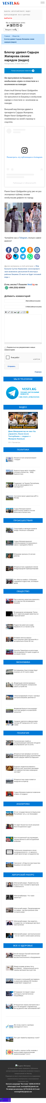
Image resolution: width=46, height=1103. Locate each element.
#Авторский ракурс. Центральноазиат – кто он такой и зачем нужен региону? (27, 935)
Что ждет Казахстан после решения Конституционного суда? (26, 825)
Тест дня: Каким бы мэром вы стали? (26, 1038)
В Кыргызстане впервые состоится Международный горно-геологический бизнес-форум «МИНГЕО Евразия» (27, 755)
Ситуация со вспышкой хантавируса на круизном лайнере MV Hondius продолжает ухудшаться (26, 981)
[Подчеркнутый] (12, 312)
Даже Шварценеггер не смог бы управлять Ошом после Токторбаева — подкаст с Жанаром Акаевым (22, 435)
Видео (28, 11)
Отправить (11, 366)
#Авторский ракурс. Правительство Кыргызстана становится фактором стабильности (26, 884)
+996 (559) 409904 (17, 288)
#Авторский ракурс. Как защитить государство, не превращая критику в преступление (27, 923)
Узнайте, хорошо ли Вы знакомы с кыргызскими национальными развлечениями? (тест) (26, 1052)
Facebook (11, 25)
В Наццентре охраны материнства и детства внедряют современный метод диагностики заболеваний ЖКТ (27, 1006)
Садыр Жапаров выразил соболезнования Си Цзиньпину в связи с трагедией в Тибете (25, 543)
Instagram (18, 25)
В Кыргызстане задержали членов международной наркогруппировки (26, 568)
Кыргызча (8, 18)
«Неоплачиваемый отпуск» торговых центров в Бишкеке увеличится (27, 696)
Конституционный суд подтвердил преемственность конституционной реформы (26, 839)
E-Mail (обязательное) (34, 307)
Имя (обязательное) (33, 301)
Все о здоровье (24, 14)
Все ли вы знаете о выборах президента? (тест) (24, 1026)
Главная (7, 36)
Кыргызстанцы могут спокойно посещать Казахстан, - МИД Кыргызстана (24, 472)
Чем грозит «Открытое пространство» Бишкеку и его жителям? (27, 864)
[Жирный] (5, 312)
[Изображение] (18, 312)
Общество (15, 36)
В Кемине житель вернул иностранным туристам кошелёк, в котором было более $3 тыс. (26, 639)
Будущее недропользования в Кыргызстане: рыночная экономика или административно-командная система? (26, 769)
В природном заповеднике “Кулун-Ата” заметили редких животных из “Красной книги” (26, 614)
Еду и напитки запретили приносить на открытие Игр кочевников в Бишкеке (26, 601)
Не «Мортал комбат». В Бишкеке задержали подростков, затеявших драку (26, 581)
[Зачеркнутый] (15, 312)
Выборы (7, 11)
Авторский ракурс (18, 11)
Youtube (14, 25)
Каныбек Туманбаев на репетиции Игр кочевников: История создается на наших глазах (26, 652)
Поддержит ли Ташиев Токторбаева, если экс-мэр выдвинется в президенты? (26, 485)
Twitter (7, 25)
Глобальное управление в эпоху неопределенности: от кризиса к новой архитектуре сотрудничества (26, 852)
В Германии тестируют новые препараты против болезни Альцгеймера (24, 994)
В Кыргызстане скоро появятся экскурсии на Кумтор (25, 780)
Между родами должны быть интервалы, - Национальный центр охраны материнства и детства (26, 968)
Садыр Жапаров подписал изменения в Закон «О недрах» (27, 793)
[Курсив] (8, 312)
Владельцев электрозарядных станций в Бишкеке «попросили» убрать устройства (25, 685)
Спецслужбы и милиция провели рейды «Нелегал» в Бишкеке (25, 529)
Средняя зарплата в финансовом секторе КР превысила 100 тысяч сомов (26, 723)
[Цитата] (21, 312)
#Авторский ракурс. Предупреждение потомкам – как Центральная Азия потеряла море (27, 910)
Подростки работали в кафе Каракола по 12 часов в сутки (24, 626)
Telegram (21, 25)
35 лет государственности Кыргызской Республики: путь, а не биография (27, 813)
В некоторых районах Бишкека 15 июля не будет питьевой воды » (22, 274)
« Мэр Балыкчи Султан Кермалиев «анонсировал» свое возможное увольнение (22, 269)
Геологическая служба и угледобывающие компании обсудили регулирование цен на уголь (27, 743)
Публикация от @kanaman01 (24, 183)
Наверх (38, 372)
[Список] (24, 312)
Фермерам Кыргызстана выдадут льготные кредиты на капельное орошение (25, 710)
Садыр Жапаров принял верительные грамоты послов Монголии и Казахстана (24, 510)
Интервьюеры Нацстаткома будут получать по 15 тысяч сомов (26, 671)
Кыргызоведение (10, 14)
